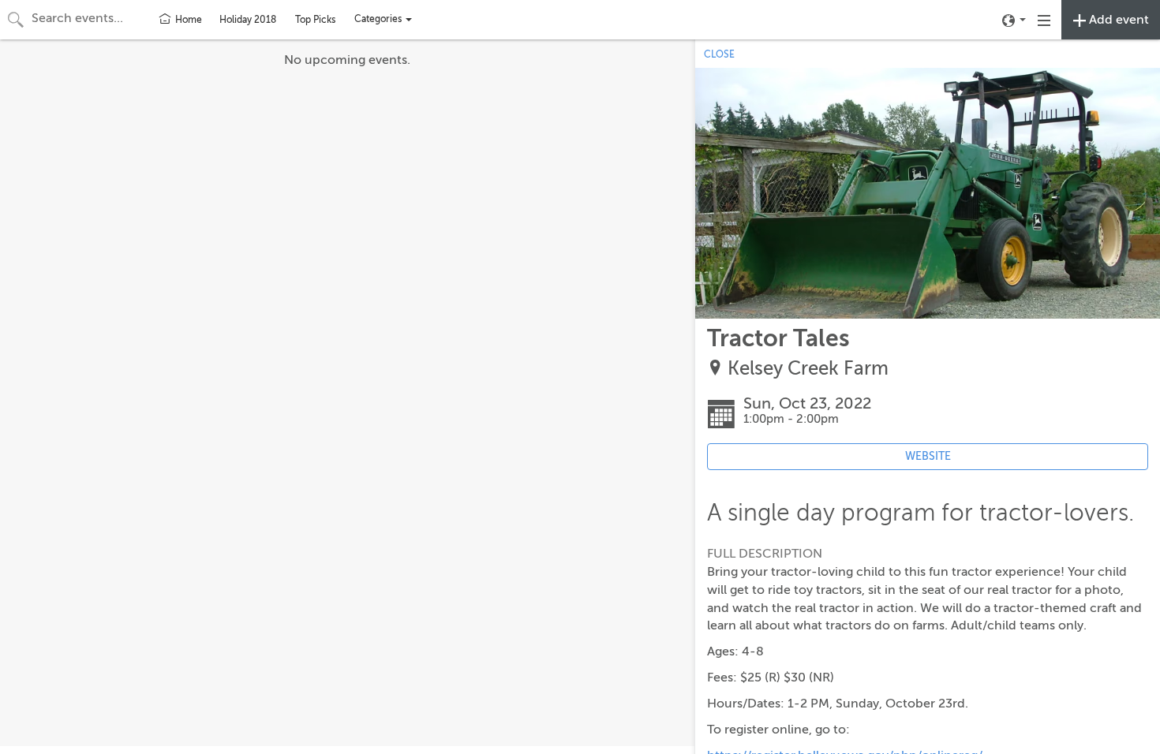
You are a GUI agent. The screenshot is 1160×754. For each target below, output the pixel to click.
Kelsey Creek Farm (808, 368)
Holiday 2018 (247, 19)
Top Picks (315, 19)
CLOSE (719, 54)
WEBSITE (928, 456)
